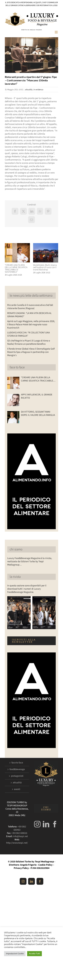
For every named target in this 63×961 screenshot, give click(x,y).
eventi (17, 789)
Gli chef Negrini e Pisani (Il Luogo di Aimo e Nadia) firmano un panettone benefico (28, 342)
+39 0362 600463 (20, 828)
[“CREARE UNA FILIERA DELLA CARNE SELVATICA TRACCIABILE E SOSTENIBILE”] (17, 245)
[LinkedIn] (46, 824)
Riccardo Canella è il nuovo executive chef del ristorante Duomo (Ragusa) (30, 306)
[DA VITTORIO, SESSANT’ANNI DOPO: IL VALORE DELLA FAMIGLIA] (13, 417)
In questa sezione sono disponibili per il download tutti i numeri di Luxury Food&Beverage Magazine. (26, 589)
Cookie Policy (45, 865)
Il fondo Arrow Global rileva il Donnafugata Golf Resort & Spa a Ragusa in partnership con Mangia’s (31, 352)
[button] (7, 259)
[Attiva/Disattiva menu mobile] (56, 32)
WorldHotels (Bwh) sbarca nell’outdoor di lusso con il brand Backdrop (45, 267)
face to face (17, 367)
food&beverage (17, 769)
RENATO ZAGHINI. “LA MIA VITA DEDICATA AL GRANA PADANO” (29, 314)
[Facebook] (55, 824)
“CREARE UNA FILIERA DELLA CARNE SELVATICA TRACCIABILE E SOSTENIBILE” (16, 269)
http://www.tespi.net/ (17, 843)
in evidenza (38, 89)
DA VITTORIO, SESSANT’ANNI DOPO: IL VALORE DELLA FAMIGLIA (38, 413)
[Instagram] (37, 824)
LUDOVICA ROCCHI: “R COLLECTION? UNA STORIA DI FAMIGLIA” (28, 334)
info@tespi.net (20, 836)
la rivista (15, 577)
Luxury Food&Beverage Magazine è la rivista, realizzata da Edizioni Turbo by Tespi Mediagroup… (29, 561)
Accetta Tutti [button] (34, 953)
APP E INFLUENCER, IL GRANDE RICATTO (36, 396)
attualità (28, 89)
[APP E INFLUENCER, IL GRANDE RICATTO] (13, 400)
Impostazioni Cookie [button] (15, 953)
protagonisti (17, 776)
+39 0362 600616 (19, 833)
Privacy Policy (21, 868)
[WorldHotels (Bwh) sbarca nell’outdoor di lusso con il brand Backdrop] (45, 245)
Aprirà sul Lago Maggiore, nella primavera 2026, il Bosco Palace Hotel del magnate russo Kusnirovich (31, 324)
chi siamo (16, 549)
